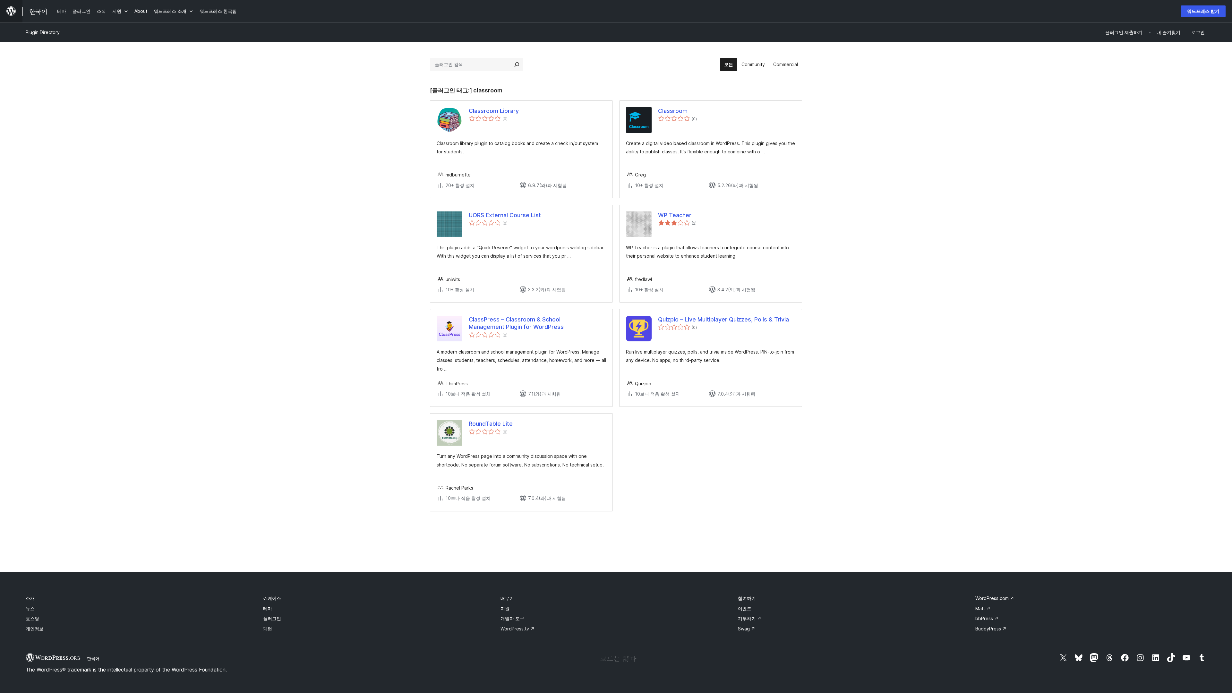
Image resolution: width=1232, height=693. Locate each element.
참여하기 (747, 598)
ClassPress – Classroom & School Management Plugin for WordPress (516, 323)
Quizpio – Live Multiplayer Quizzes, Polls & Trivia (723, 319)
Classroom (673, 110)
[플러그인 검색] (516, 64)
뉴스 (30, 608)
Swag (746, 628)
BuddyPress (990, 628)
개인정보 (35, 628)
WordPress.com (994, 598)
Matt (982, 608)
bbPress (986, 618)
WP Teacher (674, 215)
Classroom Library (494, 110)
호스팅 (32, 618)
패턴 (267, 628)
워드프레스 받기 (1203, 11)
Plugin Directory (43, 32)
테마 (267, 608)
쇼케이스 (272, 598)
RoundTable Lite (491, 423)
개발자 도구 (512, 618)
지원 (505, 608)
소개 (30, 598)
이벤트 (744, 608)
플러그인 (272, 618)
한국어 (93, 658)
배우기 (507, 598)
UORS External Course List (505, 215)
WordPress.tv (518, 628)
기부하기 (749, 618)
